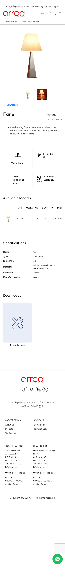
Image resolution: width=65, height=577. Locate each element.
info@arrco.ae (11, 467)
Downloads (12, 104)
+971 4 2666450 (15, 464)
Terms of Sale (40, 429)
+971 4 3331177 (43, 464)
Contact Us (10, 433)
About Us (9, 425)
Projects (9, 429)
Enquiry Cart (45, 13)
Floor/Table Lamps (24, 21)
